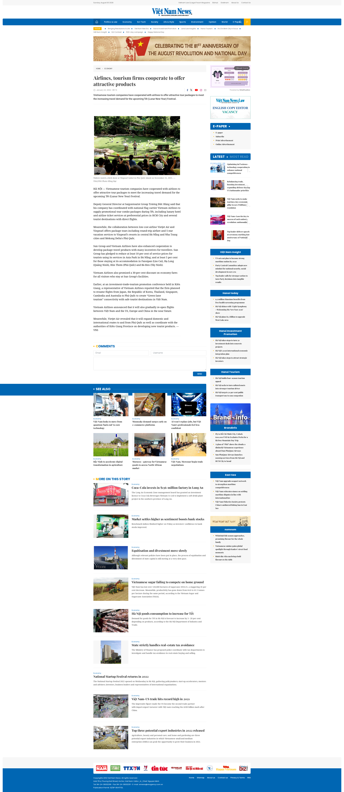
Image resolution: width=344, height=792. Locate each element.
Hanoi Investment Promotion (164, 28)
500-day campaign (134, 32)
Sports (182, 22)
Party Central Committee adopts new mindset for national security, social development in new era (231, 268)
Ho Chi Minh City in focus (228, 28)
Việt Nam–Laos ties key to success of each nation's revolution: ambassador (238, 219)
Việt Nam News (172, 12)
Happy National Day (156, 32)
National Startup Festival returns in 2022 (121, 676)
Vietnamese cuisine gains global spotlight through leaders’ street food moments (231, 549)
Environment (197, 22)
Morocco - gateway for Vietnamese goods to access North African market (149, 465)
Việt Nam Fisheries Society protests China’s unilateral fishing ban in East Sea (231, 504)
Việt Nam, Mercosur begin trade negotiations (187, 463)
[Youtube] (196, 90)
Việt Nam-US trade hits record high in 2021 (161, 699)
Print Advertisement (224, 140)
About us (211, 777)
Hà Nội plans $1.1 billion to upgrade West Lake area (230, 318)
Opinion (212, 22)
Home (98, 68)
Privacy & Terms (237, 777)
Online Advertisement (225, 144)
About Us (235, 2)
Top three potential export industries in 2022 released (168, 730)
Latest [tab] (219, 156)
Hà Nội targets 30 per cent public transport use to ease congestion (229, 394)
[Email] (205, 90)
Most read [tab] (239, 156)
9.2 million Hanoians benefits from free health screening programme (230, 301)
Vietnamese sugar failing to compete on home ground (168, 582)
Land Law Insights (188, 28)
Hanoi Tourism (207, 28)
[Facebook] (187, 90)
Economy (127, 22)
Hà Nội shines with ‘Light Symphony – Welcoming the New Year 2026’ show (231, 309)
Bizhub (215, 2)
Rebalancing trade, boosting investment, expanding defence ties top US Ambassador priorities (238, 186)
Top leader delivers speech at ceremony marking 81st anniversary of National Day (238, 236)
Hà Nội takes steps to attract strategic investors (231, 359)
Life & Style (169, 22)
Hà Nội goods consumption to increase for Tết (163, 613)
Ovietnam (225, 2)
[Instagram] (201, 90)
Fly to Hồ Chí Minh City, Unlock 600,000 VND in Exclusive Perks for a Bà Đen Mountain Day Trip (231, 437)
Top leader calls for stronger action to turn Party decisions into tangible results (231, 278)
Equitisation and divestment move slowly (159, 550)
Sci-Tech (141, 22)
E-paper (220, 126)
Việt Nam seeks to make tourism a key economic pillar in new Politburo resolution (237, 203)
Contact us (223, 777)
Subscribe (220, 136)
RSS (249, 777)
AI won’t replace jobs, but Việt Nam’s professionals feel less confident (186, 424)
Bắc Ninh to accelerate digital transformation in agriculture (108, 463)
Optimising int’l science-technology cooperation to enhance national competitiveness (238, 168)
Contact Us (246, 2)
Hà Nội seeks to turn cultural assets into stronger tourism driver (230, 387)
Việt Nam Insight (100, 32)
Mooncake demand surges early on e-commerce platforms (149, 423)
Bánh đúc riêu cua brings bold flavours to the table (228, 558)
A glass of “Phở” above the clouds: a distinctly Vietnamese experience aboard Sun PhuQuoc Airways (230, 447)
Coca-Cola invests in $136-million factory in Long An (167, 488)
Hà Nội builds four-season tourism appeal (230, 380)
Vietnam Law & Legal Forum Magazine (194, 2)
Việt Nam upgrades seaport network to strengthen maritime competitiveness (230, 484)
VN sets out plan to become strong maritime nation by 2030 (229, 260)
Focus (97, 28)
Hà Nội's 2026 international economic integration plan (231, 352)
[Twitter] (191, 90)
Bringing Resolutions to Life (119, 28)
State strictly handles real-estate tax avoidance (163, 645)
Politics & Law (110, 22)
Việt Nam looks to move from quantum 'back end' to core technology (107, 424)
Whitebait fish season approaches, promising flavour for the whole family (230, 538)
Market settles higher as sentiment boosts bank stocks (168, 519)
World (224, 22)
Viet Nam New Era (142, 28)
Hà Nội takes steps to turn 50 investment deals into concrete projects (228, 343)
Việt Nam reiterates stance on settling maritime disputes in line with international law (231, 494)
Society (154, 22)
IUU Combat (116, 32)
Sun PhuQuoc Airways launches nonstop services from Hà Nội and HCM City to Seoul (229, 457)
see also (103, 389)
